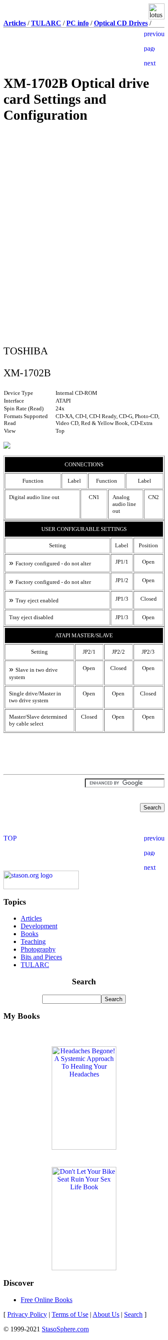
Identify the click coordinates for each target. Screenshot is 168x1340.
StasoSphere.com (65, 1329)
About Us (106, 1314)
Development (39, 926)
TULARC (35, 964)
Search (133, 1314)
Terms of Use (70, 1314)
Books (29, 933)
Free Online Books (46, 1299)
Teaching (33, 941)
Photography (38, 949)
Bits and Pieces (41, 957)
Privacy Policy (27, 1314)
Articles (31, 918)
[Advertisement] (84, 193)
